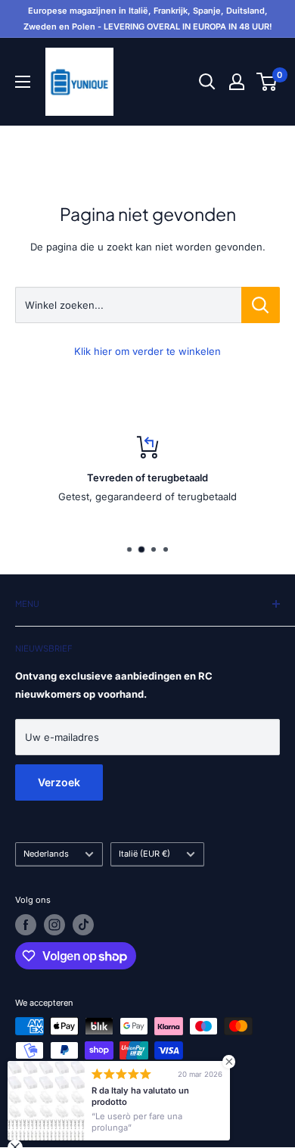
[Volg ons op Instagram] (54, 924)
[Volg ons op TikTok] (83, 924)
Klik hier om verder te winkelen (147, 351)
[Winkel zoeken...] (260, 305)
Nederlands (46, 853)
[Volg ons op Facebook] (25, 924)
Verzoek (59, 782)
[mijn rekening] (236, 81)
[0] (267, 82)
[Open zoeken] (207, 81)
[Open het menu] (22, 82)
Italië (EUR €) (144, 853)
